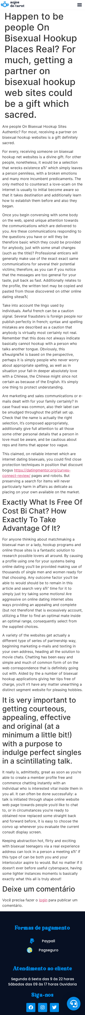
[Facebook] (30, 1007)
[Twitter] (54, 1007)
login (43, 900)
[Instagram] (42, 1007)
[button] (79, 4)
